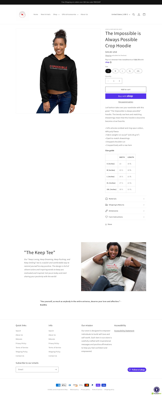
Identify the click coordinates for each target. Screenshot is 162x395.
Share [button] (110, 224)
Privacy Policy (21, 343)
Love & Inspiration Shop (60, 389)
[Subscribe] (55, 369)
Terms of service (97, 389)
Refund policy (74, 389)
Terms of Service (22, 347)
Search (18, 331)
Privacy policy (85, 389)
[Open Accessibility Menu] (157, 390)
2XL (138, 71)
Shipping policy (109, 389)
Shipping (108, 55)
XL (130, 71)
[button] (56, 14)
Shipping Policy (22, 352)
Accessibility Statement (124, 330)
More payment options (125, 102)
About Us (19, 335)
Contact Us (20, 356)
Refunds (19, 339)
